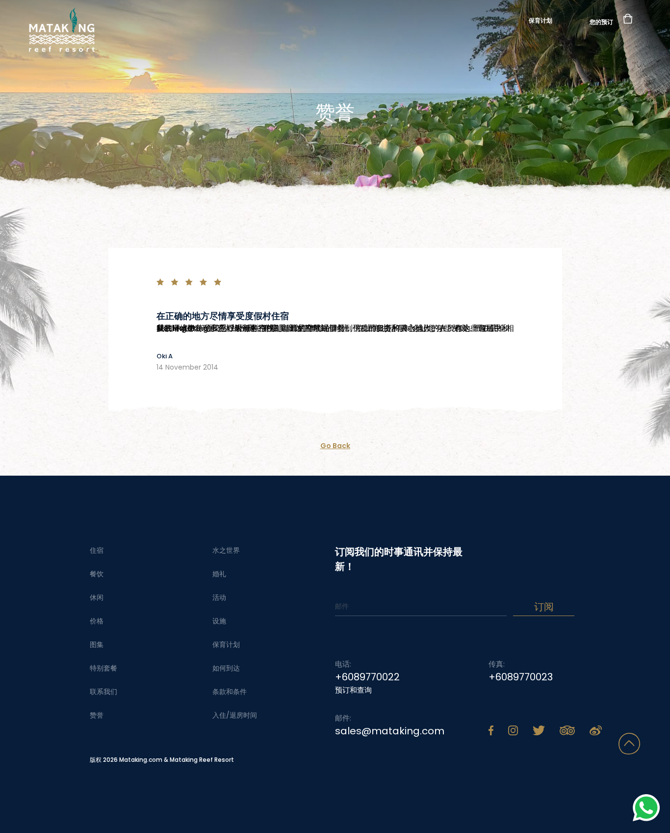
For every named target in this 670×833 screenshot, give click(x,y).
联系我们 (103, 692)
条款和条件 (229, 692)
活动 (219, 597)
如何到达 (226, 668)
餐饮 (96, 574)
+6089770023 (521, 677)
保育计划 (540, 20)
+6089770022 (367, 677)
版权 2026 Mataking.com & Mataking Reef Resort (162, 759)
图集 (96, 644)
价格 (96, 621)
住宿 (96, 550)
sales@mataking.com (389, 731)
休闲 (96, 597)
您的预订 (601, 21)
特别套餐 (103, 668)
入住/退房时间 (234, 715)
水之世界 (226, 550)
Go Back (335, 446)
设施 (219, 621)
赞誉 (96, 715)
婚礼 (219, 574)
